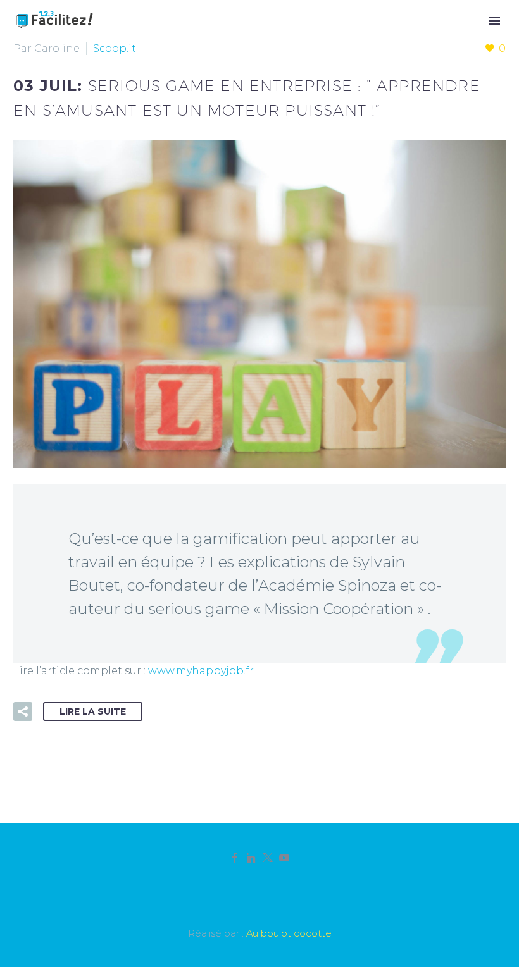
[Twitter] (268, 858)
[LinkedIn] (251, 858)
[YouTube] (284, 858)
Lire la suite (92, 711)
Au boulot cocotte (289, 933)
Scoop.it (114, 48)
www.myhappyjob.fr (201, 671)
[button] (22, 711)
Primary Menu (494, 20)
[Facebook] (235, 858)
